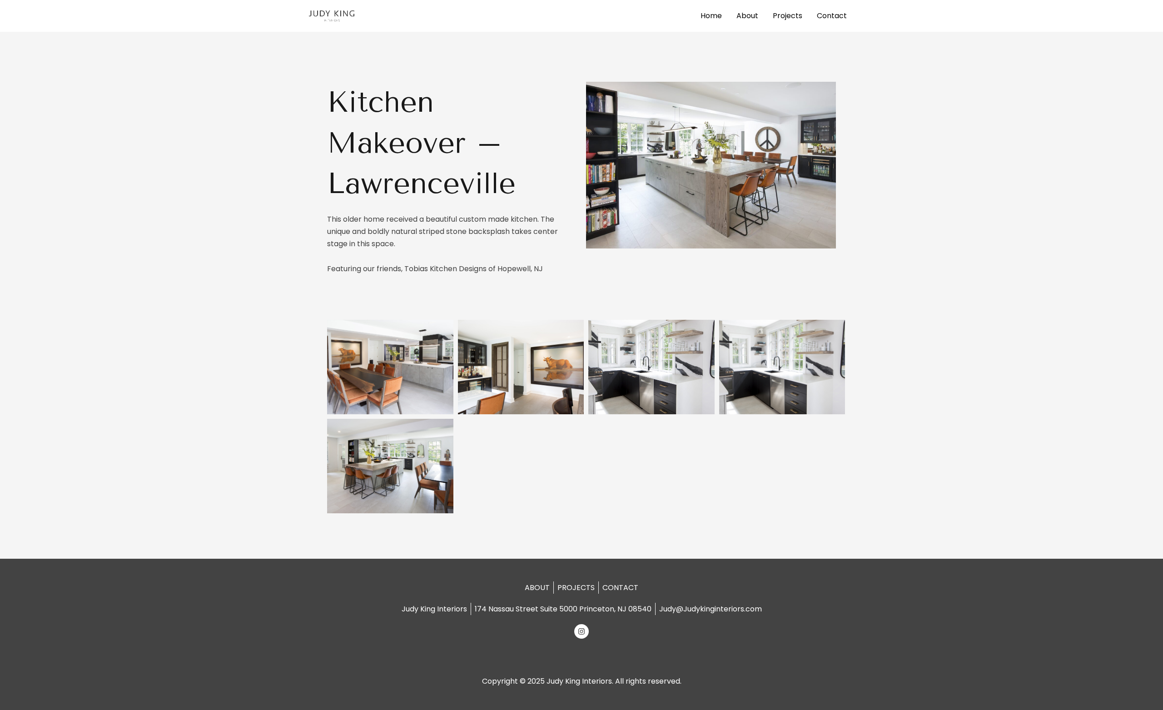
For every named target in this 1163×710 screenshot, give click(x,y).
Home (711, 15)
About (747, 15)
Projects (787, 15)
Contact (832, 15)
